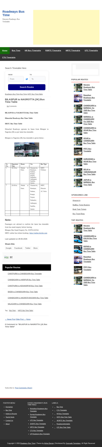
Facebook (18, 248)
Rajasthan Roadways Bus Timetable (89, 97)
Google (8, 248)
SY (11, 257)
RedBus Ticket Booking (81, 205)
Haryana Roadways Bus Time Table (89, 87)
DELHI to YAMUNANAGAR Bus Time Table (89, 172)
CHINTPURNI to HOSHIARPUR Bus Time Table (25, 286)
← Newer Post (10, 319)
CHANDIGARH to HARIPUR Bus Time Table (24, 280)
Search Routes (27, 87)
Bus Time (12, 310)
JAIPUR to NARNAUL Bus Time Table (89, 182)
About (8, 424)
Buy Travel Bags (79, 214)
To (31, 74)
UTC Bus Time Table (64, 427)
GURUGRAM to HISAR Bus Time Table (89, 161)
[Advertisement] (66, 27)
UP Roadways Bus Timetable (40, 434)
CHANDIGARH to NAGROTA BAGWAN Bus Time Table (28, 298)
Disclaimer (9, 407)
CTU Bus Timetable (36, 430)
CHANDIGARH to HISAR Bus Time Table (89, 130)
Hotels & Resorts (11, 414)
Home (4, 50)
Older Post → (21, 319)
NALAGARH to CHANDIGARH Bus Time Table (25, 304)
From (10, 74)
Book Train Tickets (79, 209)
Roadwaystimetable (63, 424)
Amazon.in (76, 200)
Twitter (27, 248)
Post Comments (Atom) (23, 388)
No (8, 106)
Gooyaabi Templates (73, 443)
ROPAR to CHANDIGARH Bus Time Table (89, 249)
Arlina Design (49, 443)
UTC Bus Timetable (36, 420)
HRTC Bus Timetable (37, 427)
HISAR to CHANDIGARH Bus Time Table (89, 140)
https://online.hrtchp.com (38, 233)
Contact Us (9, 420)
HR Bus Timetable (63, 414)
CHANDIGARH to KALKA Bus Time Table (90, 238)
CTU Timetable (62, 410)
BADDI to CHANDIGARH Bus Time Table (23, 292)
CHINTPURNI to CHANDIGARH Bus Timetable (25, 274)
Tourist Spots (10, 417)
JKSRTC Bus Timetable (38, 424)
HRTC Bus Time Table (25, 310)
